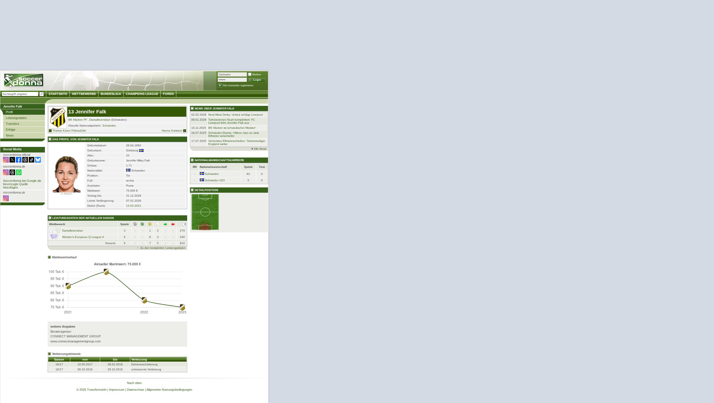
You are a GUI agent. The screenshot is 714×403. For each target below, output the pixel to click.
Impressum (116, 389)
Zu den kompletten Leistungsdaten (162, 247)
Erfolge (10, 129)
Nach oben (134, 383)
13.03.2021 (133, 205)
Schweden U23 (215, 180)
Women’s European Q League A (83, 237)
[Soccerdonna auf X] (12, 161)
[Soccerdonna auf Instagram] (6, 161)
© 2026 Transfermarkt (91, 389)
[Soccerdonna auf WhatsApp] (18, 174)
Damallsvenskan (100, 119)
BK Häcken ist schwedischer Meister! (231, 127)
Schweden (109, 125)
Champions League (142, 94)
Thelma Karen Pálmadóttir (69, 130)
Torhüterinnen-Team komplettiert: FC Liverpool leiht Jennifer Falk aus (231, 121)
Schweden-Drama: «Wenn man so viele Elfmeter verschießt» (233, 134)
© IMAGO (66, 193)
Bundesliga (111, 94)
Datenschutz (135, 389)
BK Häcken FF (77, 119)
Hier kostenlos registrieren (238, 85)
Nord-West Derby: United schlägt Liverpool (235, 114)
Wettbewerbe (84, 94)
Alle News (260, 148)
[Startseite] (24, 81)
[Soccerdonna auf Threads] (25, 161)
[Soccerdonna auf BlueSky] (38, 161)
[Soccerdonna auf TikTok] (31, 161)
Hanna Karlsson (172, 130)
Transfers (12, 123)
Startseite (58, 94)
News (10, 135)
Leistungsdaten (16, 118)
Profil (9, 112)
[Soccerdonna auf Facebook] (18, 161)
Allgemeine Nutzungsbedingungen (169, 389)
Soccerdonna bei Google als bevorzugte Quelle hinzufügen (22, 184)
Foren (168, 94)
